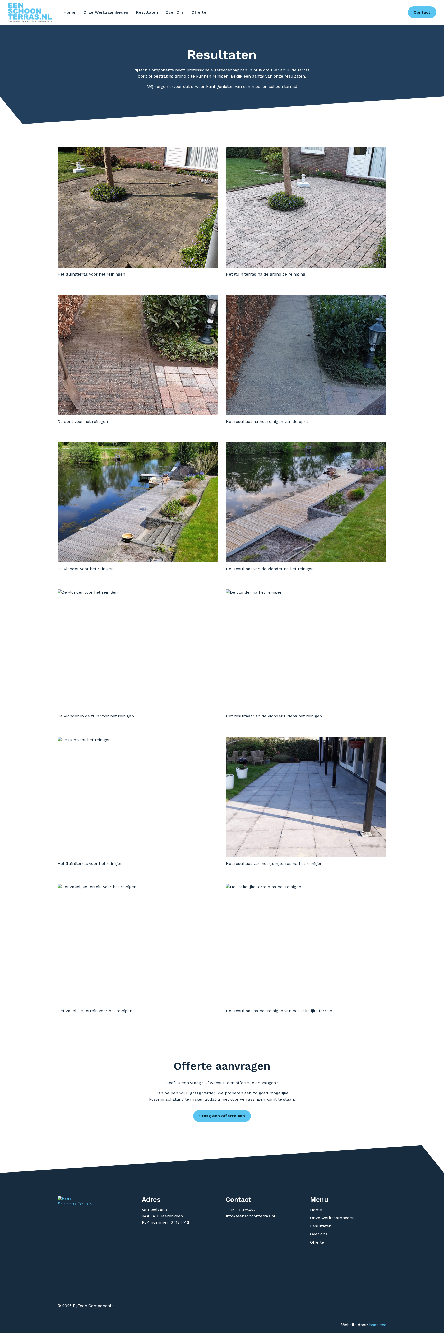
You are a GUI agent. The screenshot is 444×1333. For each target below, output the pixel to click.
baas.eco (377, 1324)
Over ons (174, 12)
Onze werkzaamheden (105, 12)
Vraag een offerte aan (222, 1115)
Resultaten (147, 12)
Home (69, 12)
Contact (422, 12)
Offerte (198, 12)
